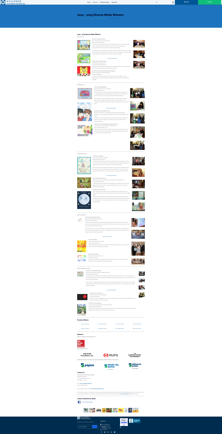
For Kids (97, 18)
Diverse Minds (103, 18)
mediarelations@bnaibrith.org (97, 388)
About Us (82, 18)
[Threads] (111, 432)
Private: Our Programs (90, 18)
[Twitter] (105, 432)
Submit (94, 426)
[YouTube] (114, 432)
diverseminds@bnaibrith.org (86, 383)
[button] (163, 2)
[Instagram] (108, 432)
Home (78, 18)
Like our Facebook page (87, 402)
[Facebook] (101, 432)
